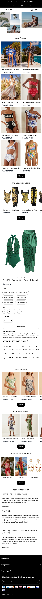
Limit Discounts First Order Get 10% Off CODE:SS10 (21, 2)
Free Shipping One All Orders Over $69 (21, 5)
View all (21, 176)
